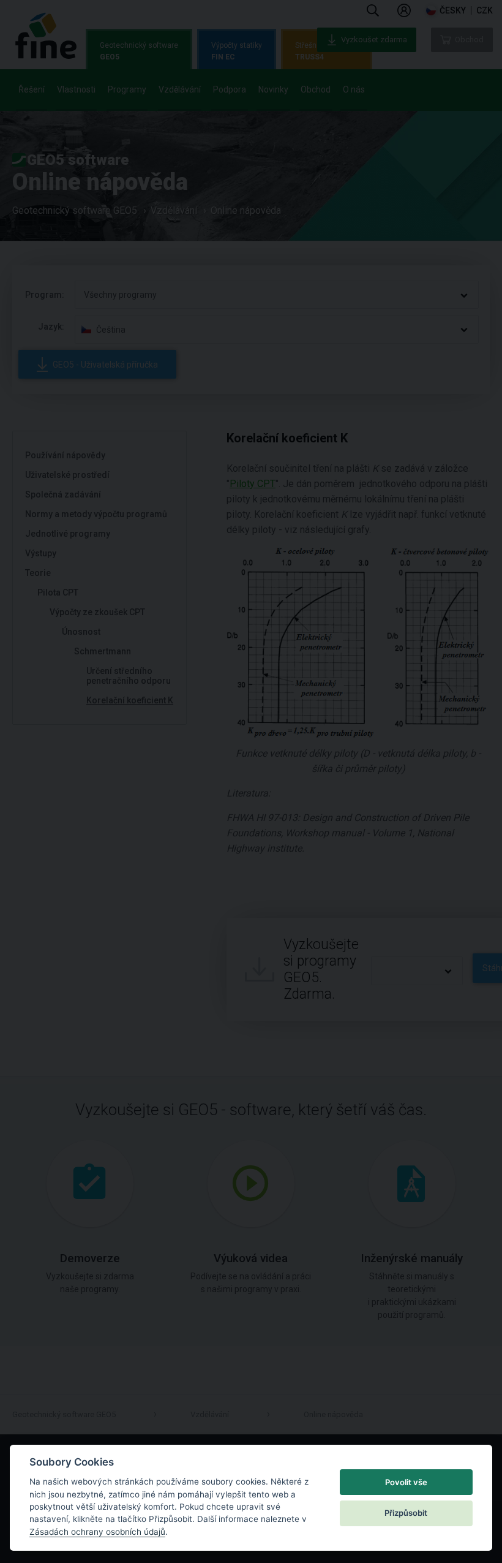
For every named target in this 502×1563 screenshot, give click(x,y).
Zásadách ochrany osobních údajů (97, 1532)
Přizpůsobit (405, 1513)
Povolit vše (406, 1482)
